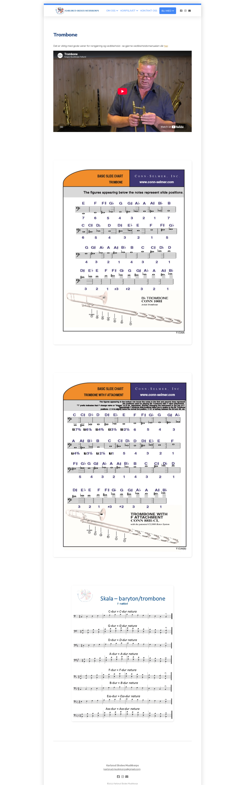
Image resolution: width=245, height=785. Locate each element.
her (166, 45)
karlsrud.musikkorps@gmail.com (122, 769)
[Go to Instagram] (185, 10)
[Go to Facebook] (181, 10)
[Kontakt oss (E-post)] (189, 10)
